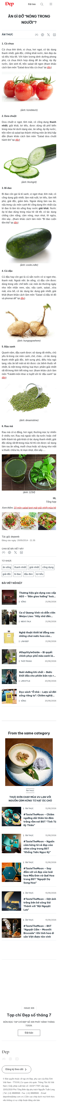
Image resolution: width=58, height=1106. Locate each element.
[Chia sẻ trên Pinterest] (42, 34)
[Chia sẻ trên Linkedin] (54, 34)
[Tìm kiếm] (42, 4)
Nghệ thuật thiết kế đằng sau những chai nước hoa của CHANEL (36, 636)
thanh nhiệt (20, 567)
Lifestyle (25, 681)
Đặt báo (32, 4)
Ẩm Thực (7, 34)
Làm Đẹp (25, 641)
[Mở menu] (51, 4)
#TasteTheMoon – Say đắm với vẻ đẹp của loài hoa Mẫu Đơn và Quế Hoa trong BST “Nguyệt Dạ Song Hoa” (38, 875)
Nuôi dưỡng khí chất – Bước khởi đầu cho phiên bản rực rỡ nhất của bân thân (37, 676)
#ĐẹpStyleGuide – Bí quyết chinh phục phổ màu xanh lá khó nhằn (36, 656)
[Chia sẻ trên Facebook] (36, 34)
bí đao (17, 574)
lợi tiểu (39, 574)
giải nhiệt (34, 567)
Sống (23, 602)
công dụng (48, 567)
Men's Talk (26, 621)
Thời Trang (26, 661)
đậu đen (28, 574)
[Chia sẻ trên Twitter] (48, 34)
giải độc (7, 574)
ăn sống (7, 567)
